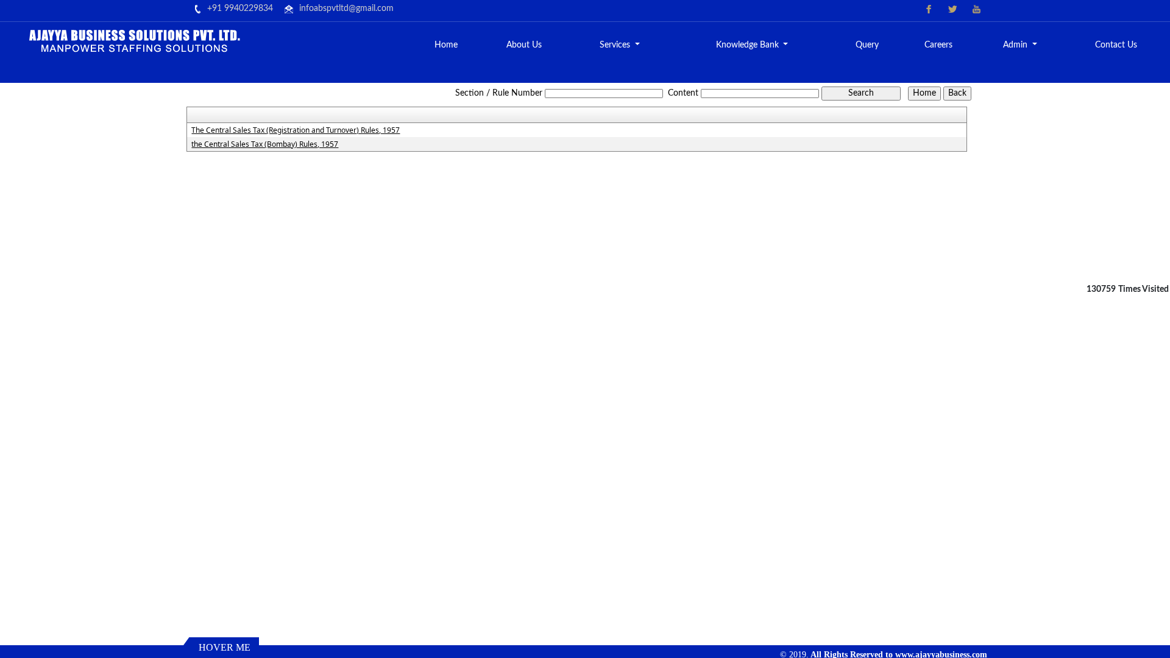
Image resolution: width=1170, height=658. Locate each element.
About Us (524, 45)
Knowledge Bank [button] (748, 45)
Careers (938, 45)
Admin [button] (1016, 45)
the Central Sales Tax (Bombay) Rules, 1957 (264, 144)
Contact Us (1116, 45)
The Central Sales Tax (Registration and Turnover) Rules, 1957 (295, 130)
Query (867, 45)
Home (446, 45)
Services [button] (616, 45)
